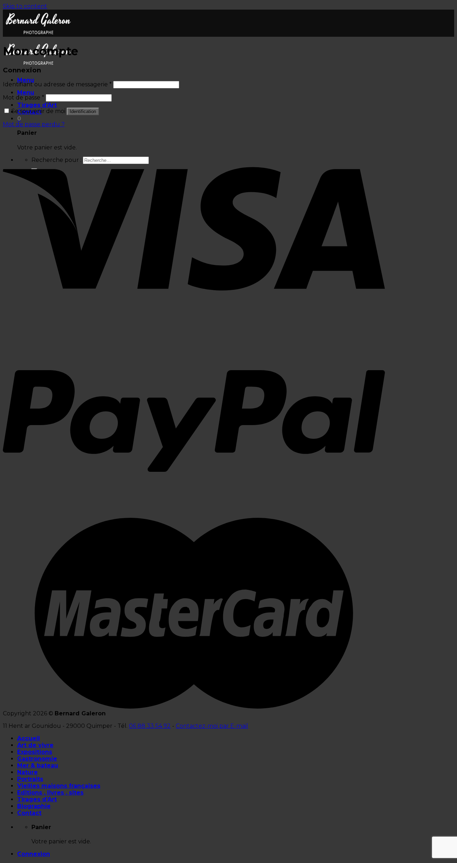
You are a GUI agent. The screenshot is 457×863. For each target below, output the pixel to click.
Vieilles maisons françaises (58, 785)
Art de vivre (35, 745)
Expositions (34, 752)
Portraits (30, 779)
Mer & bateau (37, 765)
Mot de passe (23, 97)
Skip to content (25, 6)
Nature (27, 772)
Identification (83, 111)
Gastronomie (37, 758)
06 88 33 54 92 (150, 725)
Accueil (28, 738)
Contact (29, 813)
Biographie (34, 806)
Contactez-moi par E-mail (212, 725)
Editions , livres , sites (50, 792)
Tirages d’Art (37, 105)
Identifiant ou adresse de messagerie (57, 84)
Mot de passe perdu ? (34, 124)
